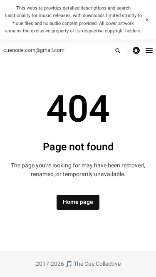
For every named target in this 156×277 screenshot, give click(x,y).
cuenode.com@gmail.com (33, 50)
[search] (121, 51)
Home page (78, 202)
